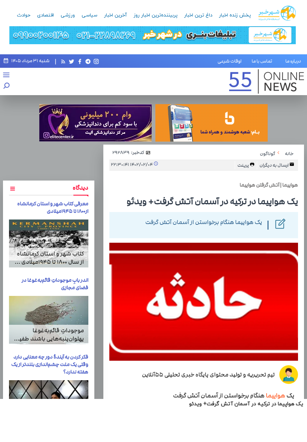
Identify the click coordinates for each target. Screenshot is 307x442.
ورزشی (68, 15)
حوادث (23, 15)
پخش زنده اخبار (235, 15)
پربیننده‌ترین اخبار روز (155, 15)
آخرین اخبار (115, 15)
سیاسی (89, 15)
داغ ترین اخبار (198, 15)
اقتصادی (45, 15)
